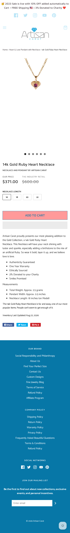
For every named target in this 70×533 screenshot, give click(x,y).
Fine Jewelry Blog (35, 382)
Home (5, 49)
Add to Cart (35, 215)
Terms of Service (35, 388)
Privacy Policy (35, 433)
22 (37, 197)
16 (7, 197)
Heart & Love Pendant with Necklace (24, 49)
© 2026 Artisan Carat (35, 521)
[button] (35, 225)
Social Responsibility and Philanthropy (35, 356)
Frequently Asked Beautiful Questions (35, 438)
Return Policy (35, 422)
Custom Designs (35, 377)
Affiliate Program (35, 398)
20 (27, 197)
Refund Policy (35, 393)
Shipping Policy (35, 417)
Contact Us (35, 372)
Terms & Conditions (35, 443)
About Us (35, 361)
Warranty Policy (35, 427)
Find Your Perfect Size (35, 366)
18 (17, 197)
